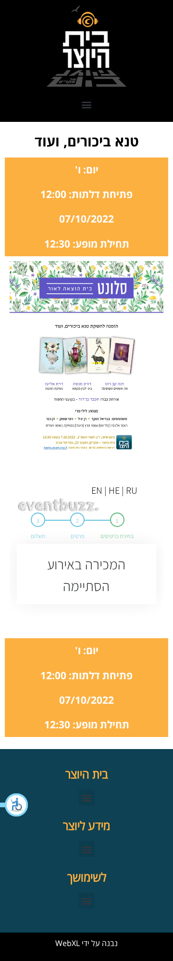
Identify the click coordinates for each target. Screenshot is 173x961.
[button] (14, 805)
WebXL (67, 943)
